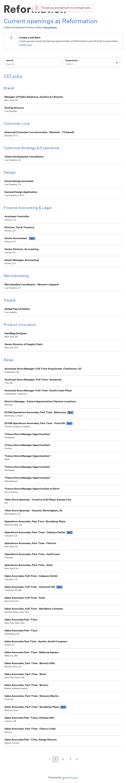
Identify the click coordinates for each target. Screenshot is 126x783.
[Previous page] (49, 759)
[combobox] (65, 64)
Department (71, 60)
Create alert (25, 44)
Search (9, 60)
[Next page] (76, 759)
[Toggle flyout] (117, 63)
